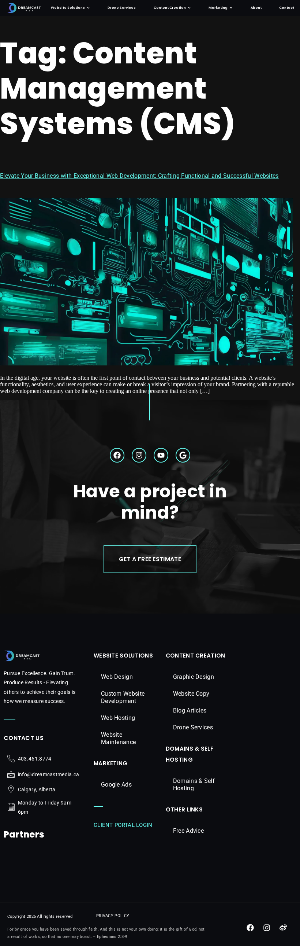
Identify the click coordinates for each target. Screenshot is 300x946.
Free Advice (188, 830)
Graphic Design (193, 676)
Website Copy (191, 693)
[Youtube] (161, 455)
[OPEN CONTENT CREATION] (189, 8)
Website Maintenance (118, 738)
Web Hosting (118, 717)
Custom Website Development (123, 697)
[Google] (183, 455)
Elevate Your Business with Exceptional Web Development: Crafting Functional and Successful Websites (139, 175)
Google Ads (116, 784)
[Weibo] (283, 927)
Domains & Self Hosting (194, 784)
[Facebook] (117, 455)
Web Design (117, 676)
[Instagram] (139, 455)
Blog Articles (190, 710)
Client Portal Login (123, 825)
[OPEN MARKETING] (231, 8)
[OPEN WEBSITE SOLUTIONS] (88, 8)
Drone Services (193, 727)
